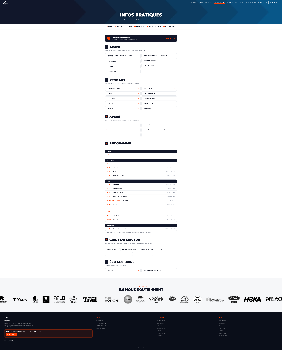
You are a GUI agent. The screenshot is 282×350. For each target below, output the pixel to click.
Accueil (193, 2)
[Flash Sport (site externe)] (50, 299)
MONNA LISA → (164, 249)
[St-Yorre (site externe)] (78, 299)
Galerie (241, 2)
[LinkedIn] (12, 340)
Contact (221, 330)
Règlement (222, 323)
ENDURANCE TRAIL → (112, 249)
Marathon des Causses (101, 325)
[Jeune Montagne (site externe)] (119, 299)
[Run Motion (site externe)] (34, 299)
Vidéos (159, 330)
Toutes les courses (100, 328)
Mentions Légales (223, 335)
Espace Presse (222, 333)
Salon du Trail (232, 2)
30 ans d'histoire (161, 320)
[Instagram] (9, 340)
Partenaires (160, 335)
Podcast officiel (161, 333)
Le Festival (261, 2)
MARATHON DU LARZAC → (148, 249)
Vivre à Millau (222, 328)
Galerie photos (161, 328)
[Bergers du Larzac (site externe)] (106, 299)
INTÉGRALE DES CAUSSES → (129, 249)
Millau (220, 325)
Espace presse (251, 2)
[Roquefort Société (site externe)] (94, 299)
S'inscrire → (11, 334)
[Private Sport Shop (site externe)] (196, 299)
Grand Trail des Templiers (101, 323)
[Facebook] (5, 340)
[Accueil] (5, 2)
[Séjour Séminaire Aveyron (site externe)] (62, 299)
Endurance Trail (99, 320)
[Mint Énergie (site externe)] (227, 299)
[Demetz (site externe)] (245, 299)
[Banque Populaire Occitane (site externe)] (267, 299)
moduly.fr (275, 347)
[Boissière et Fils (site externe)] (137, 299)
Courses (200, 2)
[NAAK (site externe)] (213, 299)
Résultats (208, 2)
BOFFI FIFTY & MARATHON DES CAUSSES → (118, 253)
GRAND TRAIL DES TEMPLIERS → (143, 253)
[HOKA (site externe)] (175, 299)
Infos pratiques (219, 2)
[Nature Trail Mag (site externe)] (12, 299)
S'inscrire (273, 2)
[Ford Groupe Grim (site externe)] (156, 299)
